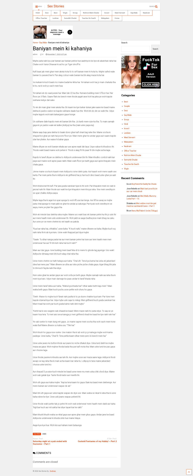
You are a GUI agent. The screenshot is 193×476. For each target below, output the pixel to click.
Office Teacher (41, 18)
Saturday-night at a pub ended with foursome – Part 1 (50, 442)
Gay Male (134, 13)
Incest (106, 13)
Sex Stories (55, 6)
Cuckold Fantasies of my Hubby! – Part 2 (97, 441)
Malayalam (105, 18)
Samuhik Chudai (70, 18)
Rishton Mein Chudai (91, 13)
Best (56, 13)
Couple (127, 106)
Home (117, 18)
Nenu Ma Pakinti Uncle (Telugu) (145, 211)
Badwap (53, 471)
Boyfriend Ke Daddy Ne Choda (144, 184)
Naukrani (146, 13)
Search (124, 43)
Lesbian (56, 18)
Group (75, 13)
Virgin (65, 13)
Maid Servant (120, 13)
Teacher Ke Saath (89, 18)
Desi (46, 13)
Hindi (38, 13)
